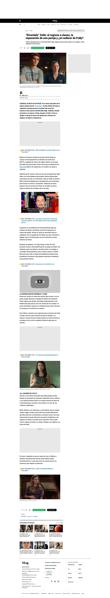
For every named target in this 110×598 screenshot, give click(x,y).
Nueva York (53, 24)
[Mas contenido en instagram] (58, 581)
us (68, 569)
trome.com (58, 593)
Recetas (80, 577)
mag (83, 593)
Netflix (36, 516)
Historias (70, 582)
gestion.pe (44, 593)
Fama (69, 573)
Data (79, 569)
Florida (38, 24)
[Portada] (25, 565)
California (44, 24)
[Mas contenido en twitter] (55, 581)
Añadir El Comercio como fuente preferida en (71, 30)
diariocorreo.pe (66, 593)
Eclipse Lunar (63, 24)
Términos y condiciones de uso (52, 562)
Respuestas (71, 564)
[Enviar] (20, 25)
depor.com (51, 593)
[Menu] (20, 20)
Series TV (30, 516)
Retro (79, 573)
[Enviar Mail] (20, 95)
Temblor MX (76, 24)
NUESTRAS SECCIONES (73, 562)
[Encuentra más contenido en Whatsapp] (28, 48)
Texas (48, 24)
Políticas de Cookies (50, 568)
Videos (80, 564)
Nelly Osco (25, 95)
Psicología (70, 24)
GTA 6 (58, 24)
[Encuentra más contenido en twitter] (24, 48)
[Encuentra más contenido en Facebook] (21, 48)
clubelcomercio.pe (35, 593)
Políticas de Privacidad (50, 565)
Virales (70, 577)
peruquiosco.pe (76, 593)
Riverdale (23, 516)
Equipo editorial (25, 566)
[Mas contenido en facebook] (51, 581)
